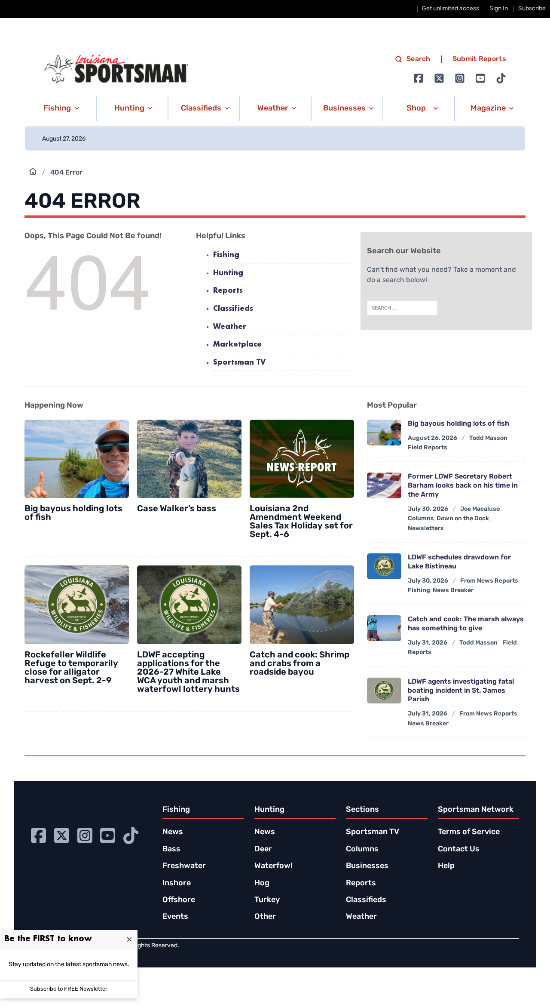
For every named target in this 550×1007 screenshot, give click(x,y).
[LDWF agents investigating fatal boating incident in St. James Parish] (384, 690)
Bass (171, 849)
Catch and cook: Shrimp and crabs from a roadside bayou (299, 664)
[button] (60, 108)
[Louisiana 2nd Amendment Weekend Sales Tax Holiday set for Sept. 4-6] (302, 459)
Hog (261, 883)
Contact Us (459, 849)
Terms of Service (469, 832)
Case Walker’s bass (176, 509)
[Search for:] (402, 307)
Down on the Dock (463, 519)
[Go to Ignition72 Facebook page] (418, 78)
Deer (263, 849)
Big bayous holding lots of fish (458, 424)
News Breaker (453, 590)
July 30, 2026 (428, 509)
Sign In (498, 9)
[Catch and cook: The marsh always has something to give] (384, 628)
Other (265, 917)
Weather (229, 327)
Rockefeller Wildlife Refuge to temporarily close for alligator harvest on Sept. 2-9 (71, 668)
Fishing (226, 255)
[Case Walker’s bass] (189, 459)
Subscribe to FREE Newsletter (68, 989)
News (172, 832)
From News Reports (489, 581)
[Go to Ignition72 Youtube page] (480, 78)
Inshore (176, 883)
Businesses (367, 866)
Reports (228, 291)
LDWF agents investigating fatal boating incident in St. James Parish (461, 690)
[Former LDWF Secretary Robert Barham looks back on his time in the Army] (384, 485)
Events (175, 917)
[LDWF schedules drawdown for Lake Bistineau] (384, 566)
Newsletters (426, 528)
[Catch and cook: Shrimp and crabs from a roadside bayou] (302, 604)
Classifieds (233, 309)
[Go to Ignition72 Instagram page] (460, 78)
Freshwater (184, 866)
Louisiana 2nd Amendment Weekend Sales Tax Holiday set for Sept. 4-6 (301, 522)
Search (418, 59)
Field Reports (427, 448)
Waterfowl (273, 866)
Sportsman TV (239, 362)
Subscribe (532, 9)
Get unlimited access (450, 9)
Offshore (178, 900)
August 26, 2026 (432, 438)
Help (446, 866)
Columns (421, 519)
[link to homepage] (116, 69)
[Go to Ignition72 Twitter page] (439, 78)
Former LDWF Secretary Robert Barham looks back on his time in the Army (463, 485)
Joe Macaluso (480, 509)
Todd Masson (488, 438)
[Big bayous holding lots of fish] (76, 459)
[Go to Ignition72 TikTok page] (501, 78)
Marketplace (237, 344)
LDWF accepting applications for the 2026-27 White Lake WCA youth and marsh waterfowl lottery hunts (188, 672)
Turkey (267, 900)
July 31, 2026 (427, 643)
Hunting (228, 273)
